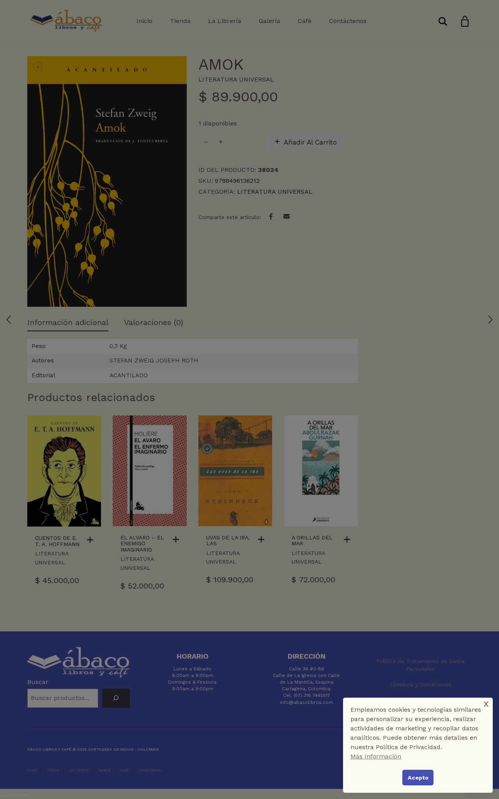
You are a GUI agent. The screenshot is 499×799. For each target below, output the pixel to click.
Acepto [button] (418, 777)
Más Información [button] (375, 756)
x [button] (486, 703)
